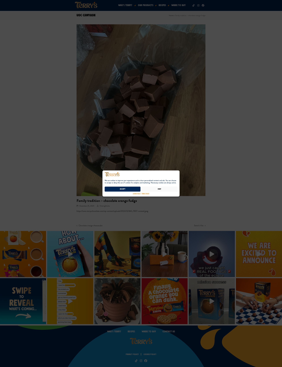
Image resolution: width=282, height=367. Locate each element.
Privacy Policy (145, 193)
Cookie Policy (137, 193)
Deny (159, 189)
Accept (122, 189)
